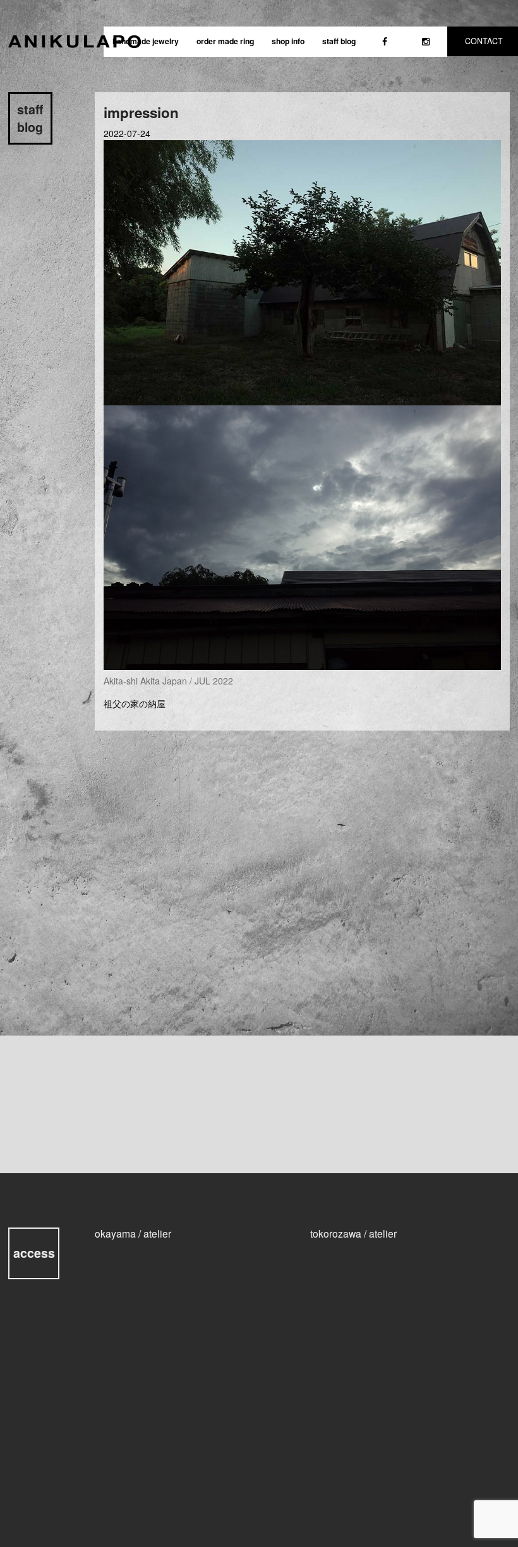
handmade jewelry (145, 41)
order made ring (225, 41)
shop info (288, 41)
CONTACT (484, 41)
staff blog (339, 41)
